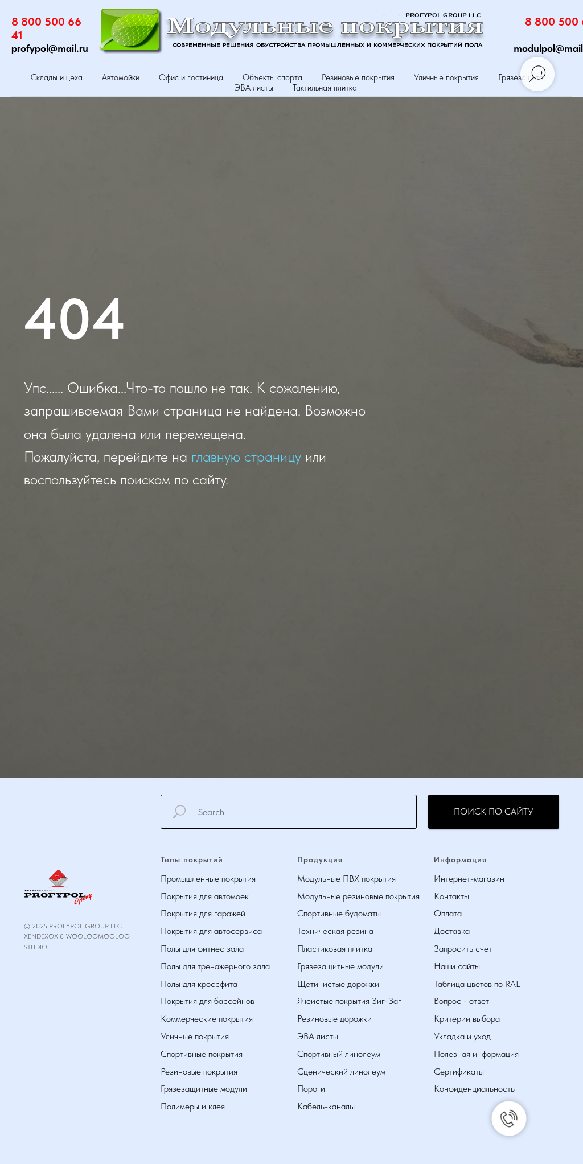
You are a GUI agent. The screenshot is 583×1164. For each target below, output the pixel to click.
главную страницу (246, 649)
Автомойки (120, 77)
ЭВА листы (254, 88)
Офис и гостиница (191, 77)
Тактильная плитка (325, 88)
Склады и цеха (57, 77)
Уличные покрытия (446, 77)
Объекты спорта (272, 77)
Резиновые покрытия (358, 77)
